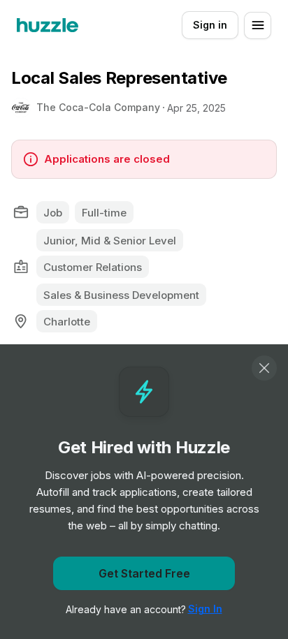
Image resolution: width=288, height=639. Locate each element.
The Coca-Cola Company (98, 107)
